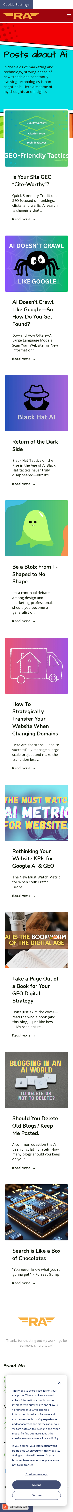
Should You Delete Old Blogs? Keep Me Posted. (35, 1126)
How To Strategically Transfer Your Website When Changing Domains (35, 719)
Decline (36, 1495)
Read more (21, 219)
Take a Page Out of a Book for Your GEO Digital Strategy (35, 989)
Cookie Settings (16, 4)
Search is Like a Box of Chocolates (36, 1254)
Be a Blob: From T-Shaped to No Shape (35, 574)
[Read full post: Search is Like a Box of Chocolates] (36, 1239)
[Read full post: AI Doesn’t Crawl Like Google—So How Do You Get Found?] (36, 290)
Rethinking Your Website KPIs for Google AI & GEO (33, 859)
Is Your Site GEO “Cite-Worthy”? (32, 181)
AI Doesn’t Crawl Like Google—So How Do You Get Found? (33, 313)
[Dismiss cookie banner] (59, 1383)
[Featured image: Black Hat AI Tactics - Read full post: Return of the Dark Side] (36, 430)
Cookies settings (37, 1474)
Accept (36, 1484)
